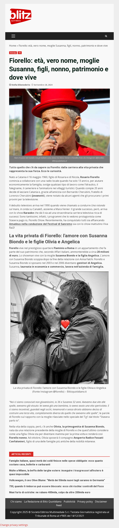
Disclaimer (101, 501)
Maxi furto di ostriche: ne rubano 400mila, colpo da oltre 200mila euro (49, 492)
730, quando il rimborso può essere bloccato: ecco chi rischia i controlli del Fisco (56, 486)
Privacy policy (85, 501)
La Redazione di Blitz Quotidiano (43, 501)
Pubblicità (69, 501)
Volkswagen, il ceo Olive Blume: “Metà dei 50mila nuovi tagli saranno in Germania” (57, 480)
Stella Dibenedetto (20, 85)
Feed (59, 505)
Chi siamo (16, 501)
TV (20, 53)
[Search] (106, 36)
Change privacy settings (14, 525)
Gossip (13, 53)
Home (12, 45)
